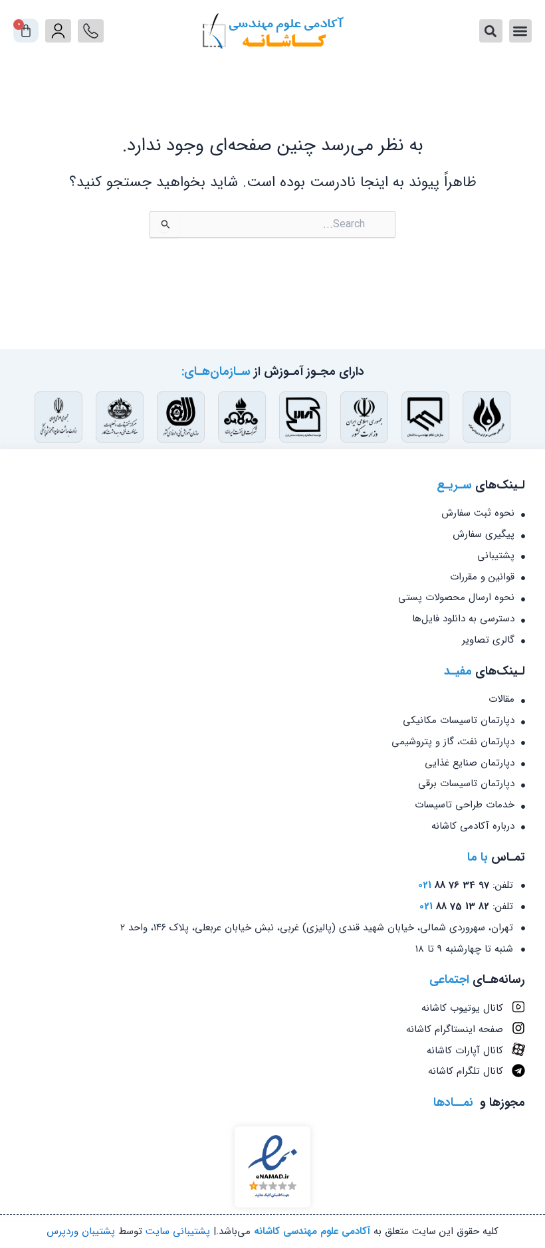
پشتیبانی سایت (178, 1231)
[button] (520, 31)
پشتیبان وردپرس (81, 1231)
